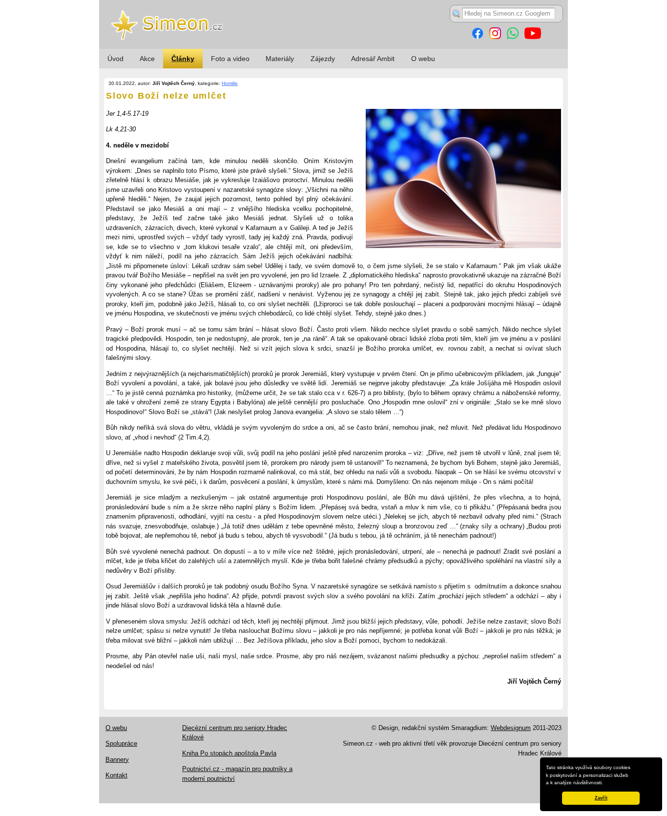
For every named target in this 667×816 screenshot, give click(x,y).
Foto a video (230, 59)
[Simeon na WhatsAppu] (513, 37)
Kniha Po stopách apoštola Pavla (229, 753)
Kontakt (116, 775)
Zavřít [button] (601, 797)
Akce (147, 59)
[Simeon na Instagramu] (495, 37)
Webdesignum (511, 728)
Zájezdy (323, 59)
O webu (423, 59)
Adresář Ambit (373, 59)
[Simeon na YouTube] (532, 37)
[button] (605, 783)
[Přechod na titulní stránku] (333, 46)
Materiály (280, 59)
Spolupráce (121, 743)
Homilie (230, 83)
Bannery (117, 759)
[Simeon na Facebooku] (477, 37)
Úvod (115, 59)
